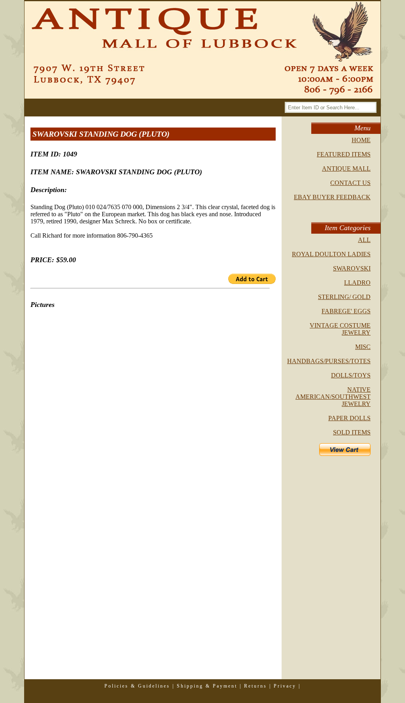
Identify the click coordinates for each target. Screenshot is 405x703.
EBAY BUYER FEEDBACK (332, 197)
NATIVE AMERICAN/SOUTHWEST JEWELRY (333, 396)
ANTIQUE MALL (346, 168)
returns (255, 686)
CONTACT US (350, 182)
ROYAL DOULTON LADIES (331, 254)
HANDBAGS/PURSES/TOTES (329, 361)
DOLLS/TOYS (351, 375)
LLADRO (357, 282)
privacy (285, 686)
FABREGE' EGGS (346, 311)
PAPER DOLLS (349, 418)
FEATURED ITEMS (344, 154)
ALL (364, 239)
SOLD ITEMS (352, 432)
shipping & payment (207, 686)
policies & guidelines (137, 686)
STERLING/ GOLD (344, 296)
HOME (361, 140)
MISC (363, 346)
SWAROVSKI (352, 268)
